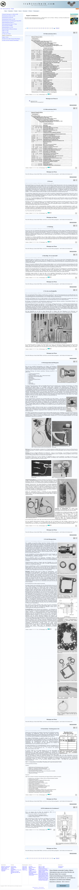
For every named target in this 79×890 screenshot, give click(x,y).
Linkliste (30, 870)
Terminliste (30, 866)
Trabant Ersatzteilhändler (33, 874)
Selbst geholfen (14, 867)
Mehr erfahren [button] (66, 881)
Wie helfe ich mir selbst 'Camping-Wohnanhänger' (11, 38)
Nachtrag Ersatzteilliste (15, 871)
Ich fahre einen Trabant (6, 33)
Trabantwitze (31, 873)
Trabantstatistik (31, 869)
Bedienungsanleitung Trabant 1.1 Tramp (9, 24)
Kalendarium (13, 869)
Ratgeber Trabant (5, 37)
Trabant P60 (24, 867)
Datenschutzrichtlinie (32, 872)
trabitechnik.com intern (5, 869)
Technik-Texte (13, 866)
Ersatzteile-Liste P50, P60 (15, 872)
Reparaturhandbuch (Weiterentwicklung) (9, 28)
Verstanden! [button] (63, 885)
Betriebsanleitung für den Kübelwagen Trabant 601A (11, 20)
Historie (12, 870)
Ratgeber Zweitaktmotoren (7, 35)
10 (43, 28)
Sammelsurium (60, 866)
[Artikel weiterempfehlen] (74, 32)
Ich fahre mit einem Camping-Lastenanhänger (10, 40)
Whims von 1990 (5, 32)
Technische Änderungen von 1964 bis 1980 (10, 14)
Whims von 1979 (5, 30)
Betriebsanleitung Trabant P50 (7, 17)
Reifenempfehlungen (6, 8)
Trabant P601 (24, 868)
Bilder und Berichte (32, 867)
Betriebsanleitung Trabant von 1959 (8, 15)
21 (52, 28)
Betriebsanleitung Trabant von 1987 (8, 19)
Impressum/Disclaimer (32, 871)
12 (47, 28)
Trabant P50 (24, 866)
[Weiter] (54, 28)
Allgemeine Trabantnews (5, 866)
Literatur (12, 868)
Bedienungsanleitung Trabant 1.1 (8, 22)
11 (45, 28)
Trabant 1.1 (24, 869)
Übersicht (57, 28)
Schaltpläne (60, 867)
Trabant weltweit (4, 868)
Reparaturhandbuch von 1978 (7, 27)
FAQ (1, 8)
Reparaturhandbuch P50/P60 (7, 25)
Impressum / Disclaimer (38, 887)
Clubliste (30, 868)
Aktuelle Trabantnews (5, 867)
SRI (11, 873)
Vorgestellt (3, 870)
